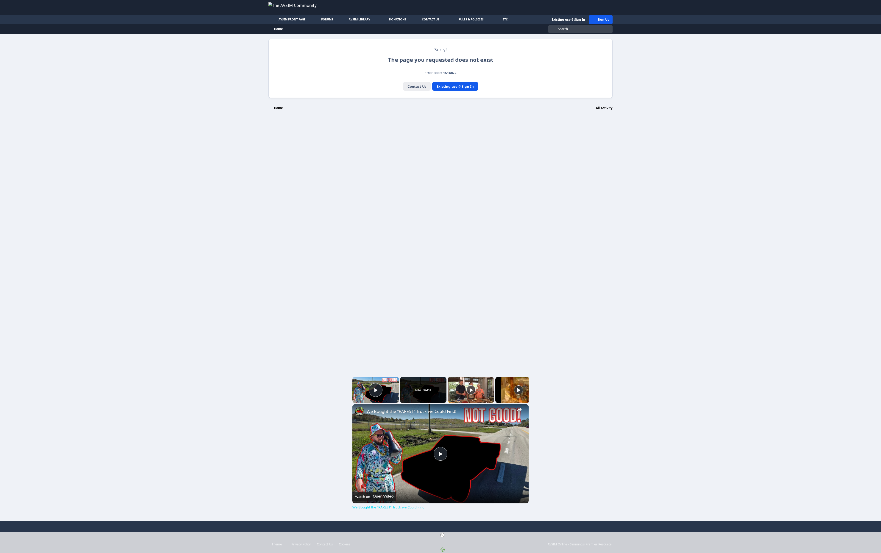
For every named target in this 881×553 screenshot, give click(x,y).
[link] (359, 411)
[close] (442, 535)
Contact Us (416, 86)
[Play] (471, 390)
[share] (519, 409)
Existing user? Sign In (455, 86)
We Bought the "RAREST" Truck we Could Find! (411, 411)
